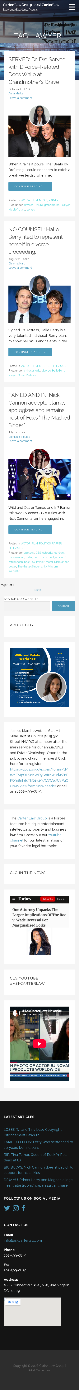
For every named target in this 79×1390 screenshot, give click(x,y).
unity (44, 566)
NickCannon (61, 561)
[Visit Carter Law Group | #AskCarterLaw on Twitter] (7, 1209)
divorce (28, 204)
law (33, 561)
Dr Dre (39, 204)
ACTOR (25, 200)
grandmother (52, 204)
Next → (39, 590)
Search (63, 606)
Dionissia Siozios (19, 436)
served (31, 209)
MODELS (44, 366)
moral (49, 561)
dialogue (31, 557)
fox (67, 557)
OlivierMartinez (27, 375)
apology (29, 552)
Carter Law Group (32, 818)
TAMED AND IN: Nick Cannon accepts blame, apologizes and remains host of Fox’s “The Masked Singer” (39, 410)
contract (59, 552)
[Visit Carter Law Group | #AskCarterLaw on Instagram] (16, 1209)
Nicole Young (16, 209)
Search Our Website (21, 599)
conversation (16, 557)
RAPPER (53, 200)
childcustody (32, 370)
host (27, 561)
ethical (59, 557)
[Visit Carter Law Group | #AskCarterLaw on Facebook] (23, 1209)
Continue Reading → (30, 186)
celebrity (47, 552)
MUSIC (43, 200)
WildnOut (14, 571)
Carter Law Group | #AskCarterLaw (31, 4)
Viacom (53, 566)
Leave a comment (20, 97)
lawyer (66, 204)
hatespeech (15, 561)
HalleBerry (58, 370)
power (12, 566)
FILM (35, 200)
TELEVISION (58, 366)
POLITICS (45, 543)
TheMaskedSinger (29, 566)
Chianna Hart (16, 263)
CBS (38, 552)
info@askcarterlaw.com (23, 1240)
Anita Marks (15, 93)
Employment (46, 557)
